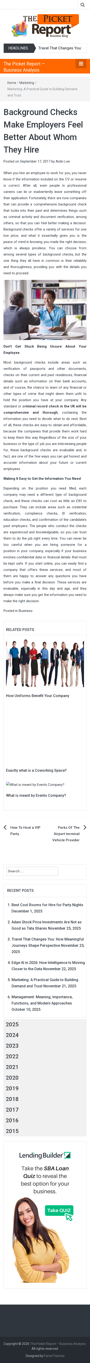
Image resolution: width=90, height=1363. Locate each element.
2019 (12, 1088)
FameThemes (54, 1356)
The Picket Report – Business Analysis (58, 1344)
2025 (12, 1024)
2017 (12, 1110)
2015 (12, 1131)
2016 (12, 1120)
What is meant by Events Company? (36, 795)
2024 (12, 1035)
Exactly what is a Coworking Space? (36, 770)
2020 (12, 1078)
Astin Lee (63, 161)
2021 (12, 1067)
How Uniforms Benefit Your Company (37, 696)
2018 (12, 1099)
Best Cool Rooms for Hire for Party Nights (47, 905)
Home (11, 83)
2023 (12, 1046)
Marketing (26, 83)
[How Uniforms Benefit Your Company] (45, 663)
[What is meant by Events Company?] (35, 785)
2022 (12, 1056)
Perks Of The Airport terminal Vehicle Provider (66, 833)
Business (26, 611)
